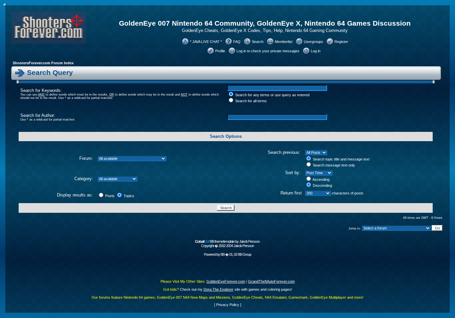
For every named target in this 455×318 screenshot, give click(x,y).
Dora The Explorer (218, 289)
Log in (315, 51)
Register (341, 42)
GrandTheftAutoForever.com (271, 281)
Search (257, 42)
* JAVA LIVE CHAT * (206, 42)
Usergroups (313, 42)
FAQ (236, 42)
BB (223, 254)
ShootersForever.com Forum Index (43, 63)
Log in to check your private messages (267, 51)
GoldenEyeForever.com (226, 281)
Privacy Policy (227, 305)
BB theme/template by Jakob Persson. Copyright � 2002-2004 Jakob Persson (227, 243)
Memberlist (283, 42)
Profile (220, 51)
